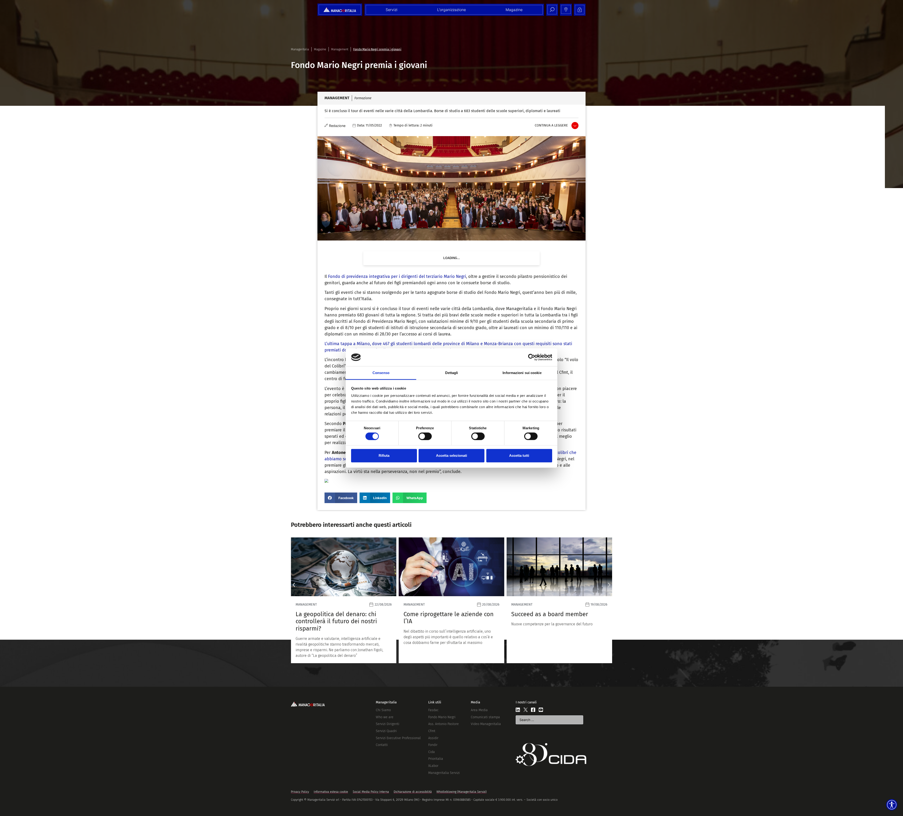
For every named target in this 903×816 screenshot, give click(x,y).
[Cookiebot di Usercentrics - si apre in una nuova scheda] (531, 357)
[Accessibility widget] (891, 804)
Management (339, 49)
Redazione (337, 126)
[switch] (425, 436)
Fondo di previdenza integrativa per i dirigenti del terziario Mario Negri (397, 276)
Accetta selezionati (451, 455)
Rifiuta (384, 455)
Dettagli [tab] (451, 373)
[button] (341, 498)
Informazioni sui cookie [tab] (522, 373)
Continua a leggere (551, 125)
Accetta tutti (519, 455)
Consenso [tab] (380, 373)
